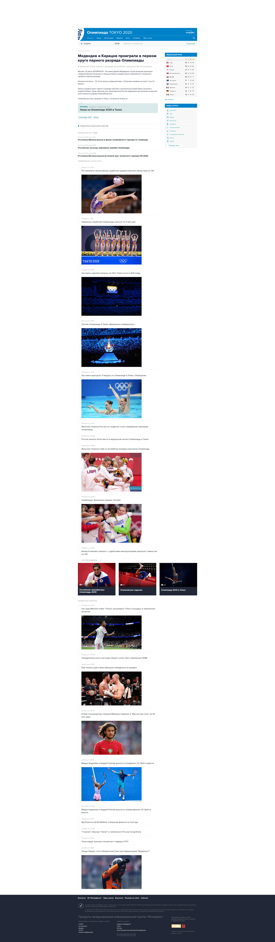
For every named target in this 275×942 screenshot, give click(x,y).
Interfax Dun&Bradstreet (86, 932)
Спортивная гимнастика (177, 134)
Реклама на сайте (132, 898)
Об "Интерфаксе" (94, 898)
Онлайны (136, 38)
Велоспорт (173, 121)
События (144, 898)
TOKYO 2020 (109, 32)
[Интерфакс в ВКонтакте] (128, 934)
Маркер (81, 928)
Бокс (171, 114)
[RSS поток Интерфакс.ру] (131, 934)
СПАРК (81, 924)
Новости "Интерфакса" (124, 924)
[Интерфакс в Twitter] (124, 934)
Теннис (172, 138)
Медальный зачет (174, 55)
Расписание (108, 38)
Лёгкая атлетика (175, 127)
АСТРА (81, 930)
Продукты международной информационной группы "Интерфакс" (121, 917)
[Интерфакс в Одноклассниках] (134, 934)
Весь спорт (148, 38)
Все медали (169, 99)
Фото (128, 38)
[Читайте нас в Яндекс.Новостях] (118, 934)
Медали (120, 38)
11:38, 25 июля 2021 (84, 51)
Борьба (172, 117)
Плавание (173, 131)
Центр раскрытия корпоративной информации (131, 930)
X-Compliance (83, 926)
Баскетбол (173, 110)
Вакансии (119, 898)
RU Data (119, 928)
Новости (90, 38)
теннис (96, 117)
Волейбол (173, 124)
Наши (99, 38)
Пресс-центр (108, 898)
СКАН (119, 926)
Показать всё (174, 145)
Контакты (82, 898)
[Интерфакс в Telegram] (121, 934)
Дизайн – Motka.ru (176, 933)
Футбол (172, 141)
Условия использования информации (182, 931)
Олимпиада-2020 (85, 117)
